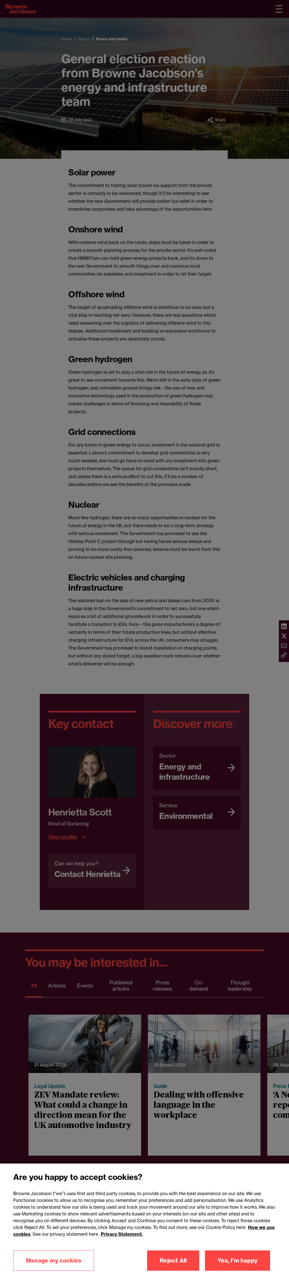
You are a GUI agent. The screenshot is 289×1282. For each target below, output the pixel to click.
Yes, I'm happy (237, 1260)
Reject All (173, 1260)
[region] (144, 1223)
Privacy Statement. (122, 1234)
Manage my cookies (53, 1260)
